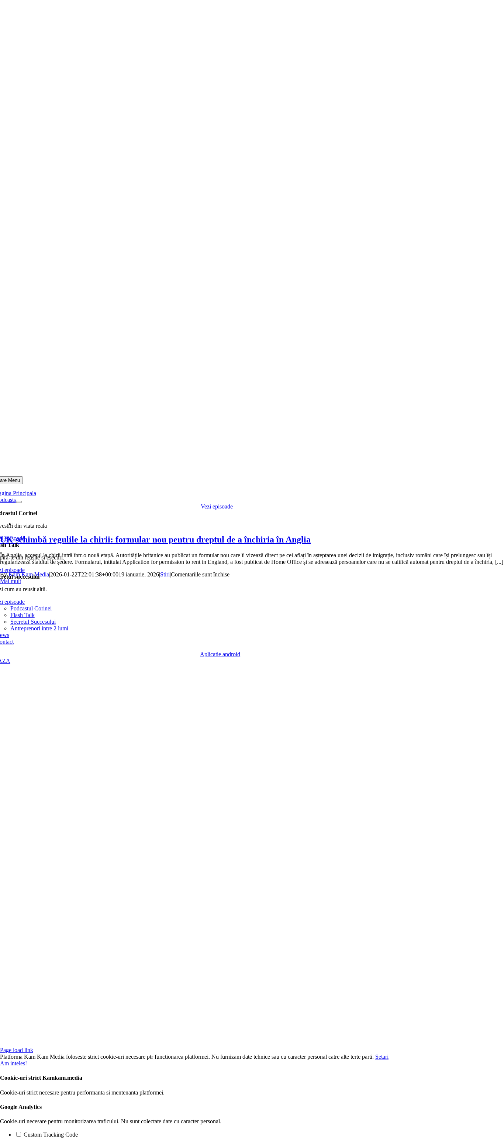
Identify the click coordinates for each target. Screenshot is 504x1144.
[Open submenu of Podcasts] (19, 502)
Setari (382, 1057)
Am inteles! (13, 1063)
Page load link (16, 1050)
